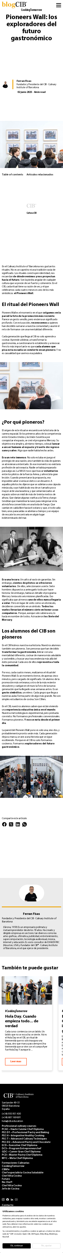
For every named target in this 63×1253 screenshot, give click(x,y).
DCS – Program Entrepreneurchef (21, 1148)
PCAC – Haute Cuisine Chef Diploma (23, 1129)
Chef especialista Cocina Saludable (22, 1172)
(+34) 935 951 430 (11, 1114)
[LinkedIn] (17, 826)
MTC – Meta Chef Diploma (17, 1158)
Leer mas (15, 1061)
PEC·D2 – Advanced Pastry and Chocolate (26, 1142)
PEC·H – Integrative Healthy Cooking (23, 1135)
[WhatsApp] (24, 826)
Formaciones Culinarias (15, 1163)
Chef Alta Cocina (12, 1176)
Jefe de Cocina (10, 1188)
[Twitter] (11, 826)
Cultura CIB (31, 213)
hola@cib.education (12, 1121)
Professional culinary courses (19, 1126)
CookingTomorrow (31, 10)
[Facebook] (4, 826)
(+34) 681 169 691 (11, 1117)
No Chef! (7, 1182)
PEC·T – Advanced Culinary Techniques (24, 1138)
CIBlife (6, 1169)
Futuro (6, 1179)
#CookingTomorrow (16, 1011)
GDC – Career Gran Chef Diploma (21, 1151)
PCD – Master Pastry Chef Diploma (22, 1155)
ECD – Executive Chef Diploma (19, 1145)
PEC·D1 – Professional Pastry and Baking (25, 1132)
